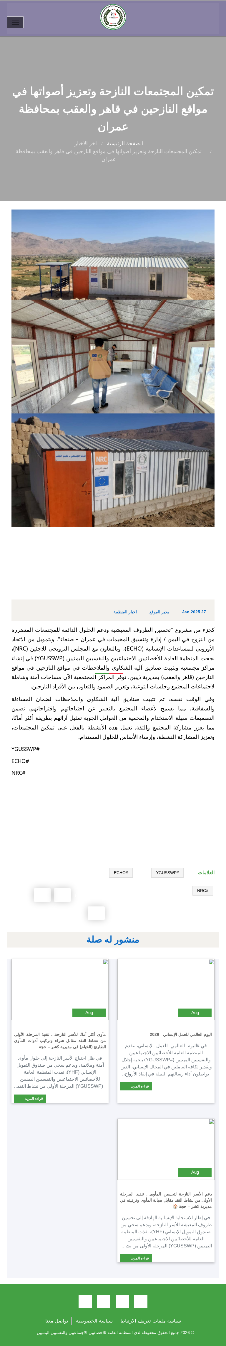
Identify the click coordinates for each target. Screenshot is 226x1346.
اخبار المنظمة (125, 611)
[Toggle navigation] (15, 22)
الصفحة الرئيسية (125, 143)
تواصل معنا (56, 1321)
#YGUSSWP (167, 872)
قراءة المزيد (139, 1086)
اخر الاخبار (85, 143)
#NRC (202, 890)
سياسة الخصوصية (94, 1321)
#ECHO (121, 872)
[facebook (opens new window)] (140, 1301)
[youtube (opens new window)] (103, 1301)
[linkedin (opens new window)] (85, 1301)
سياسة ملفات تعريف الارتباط (150, 1321)
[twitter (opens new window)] (122, 1301)
